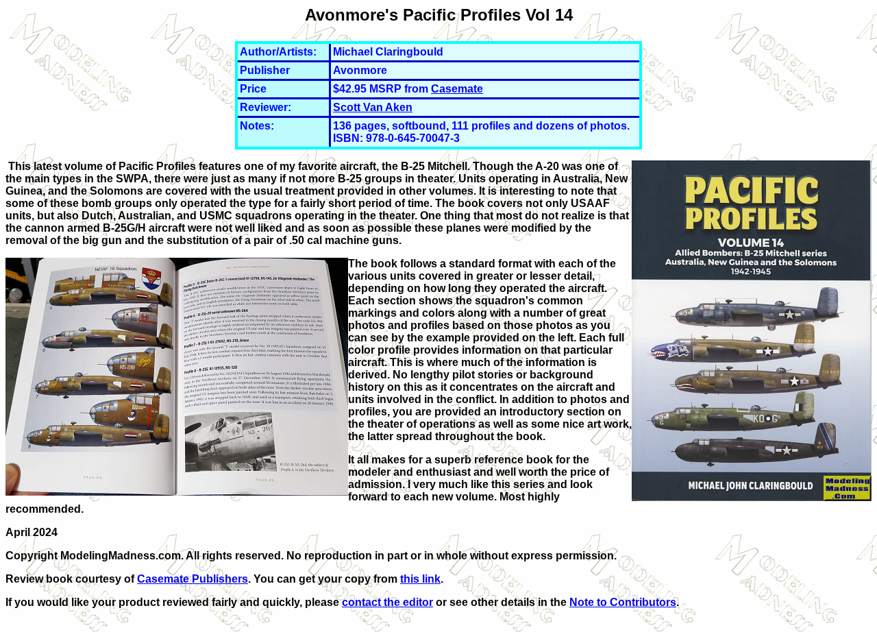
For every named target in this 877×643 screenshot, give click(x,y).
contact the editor (387, 602)
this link (420, 579)
